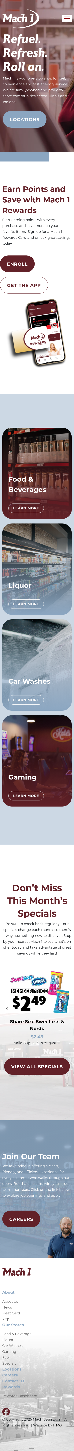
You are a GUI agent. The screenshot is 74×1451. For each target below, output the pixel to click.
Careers (21, 1219)
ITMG (57, 1425)
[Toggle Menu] (67, 18)
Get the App (24, 285)
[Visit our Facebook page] (6, 1413)
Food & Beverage (16, 1334)
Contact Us (13, 1380)
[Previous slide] (6, 1008)
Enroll (17, 264)
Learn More (26, 508)
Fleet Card (11, 1313)
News (7, 1307)
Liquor (7, 1339)
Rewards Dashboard (19, 1396)
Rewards (11, 1386)
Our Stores (13, 1324)
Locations (24, 119)
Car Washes (12, 1345)
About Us (10, 1301)
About (8, 1292)
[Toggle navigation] (52, 18)
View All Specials (37, 1066)
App (5, 1319)
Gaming (9, 1351)
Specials (9, 1363)
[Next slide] (67, 1008)
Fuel (6, 1357)
